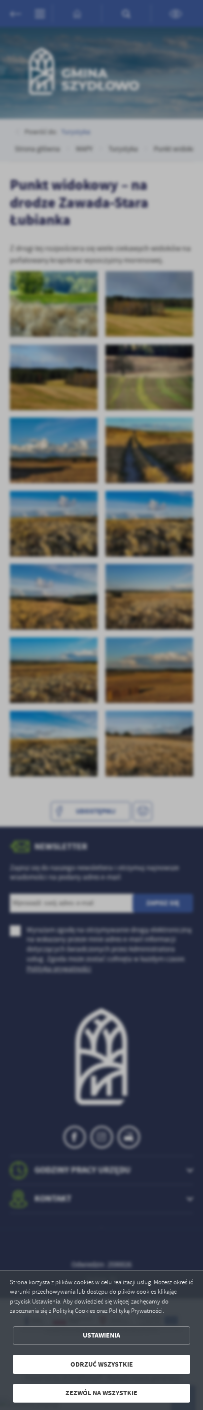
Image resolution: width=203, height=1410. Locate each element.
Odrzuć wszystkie (101, 1364)
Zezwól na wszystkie (101, 1393)
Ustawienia (101, 1335)
